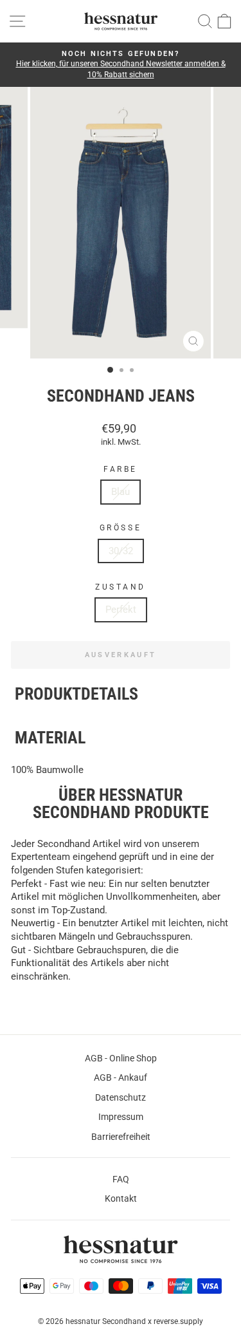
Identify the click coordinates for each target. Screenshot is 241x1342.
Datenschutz (120, 1097)
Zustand (120, 587)
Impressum (120, 1117)
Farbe (120, 469)
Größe (120, 527)
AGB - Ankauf (120, 1077)
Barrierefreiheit (120, 1137)
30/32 (121, 551)
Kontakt (121, 1198)
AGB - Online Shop (121, 1058)
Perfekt (120, 609)
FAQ (120, 1179)
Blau (120, 492)
